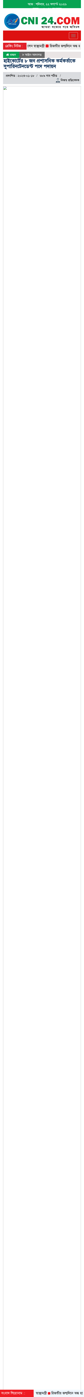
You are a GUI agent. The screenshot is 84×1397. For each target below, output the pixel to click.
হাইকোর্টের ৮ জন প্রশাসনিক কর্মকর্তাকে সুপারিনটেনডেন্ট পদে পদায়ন (39, 63)
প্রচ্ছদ (12, 55)
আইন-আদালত (33, 55)
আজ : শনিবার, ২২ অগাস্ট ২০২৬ (47, 4)
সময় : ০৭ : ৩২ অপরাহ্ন (47, 9)
